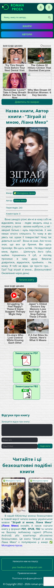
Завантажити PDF (26, 353)
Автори (27, 34)
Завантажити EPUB (26, 369)
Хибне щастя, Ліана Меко (13, 482)
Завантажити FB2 (26, 386)
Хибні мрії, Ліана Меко (38, 482)
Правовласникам (27, 573)
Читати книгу (26, 279)
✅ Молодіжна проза (24, 193)
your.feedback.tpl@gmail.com (27, 567)
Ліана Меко (20, 200)
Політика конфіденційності (27, 578)
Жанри (27, 26)
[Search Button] (49, 17)
